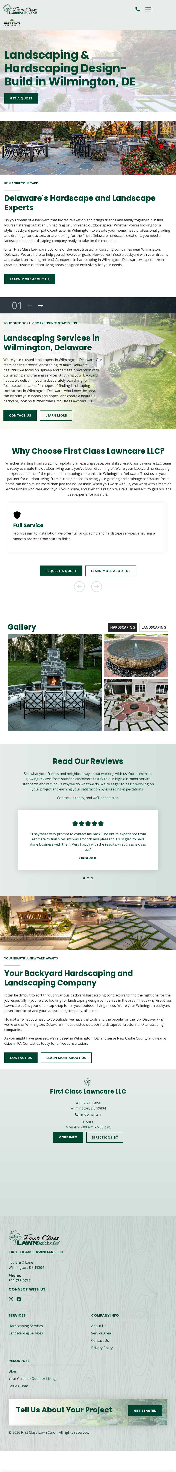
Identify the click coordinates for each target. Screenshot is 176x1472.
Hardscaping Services (26, 1331)
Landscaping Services (26, 1338)
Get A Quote (18, 1391)
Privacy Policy (102, 1353)
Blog (12, 1376)
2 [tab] (88, 883)
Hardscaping (122, 627)
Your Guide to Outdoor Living (32, 1383)
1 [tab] (84, 883)
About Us (98, 1331)
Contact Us (100, 1345)
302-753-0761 (19, 1285)
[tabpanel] (88, 363)
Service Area (101, 1338)
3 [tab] (92, 883)
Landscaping (153, 627)
